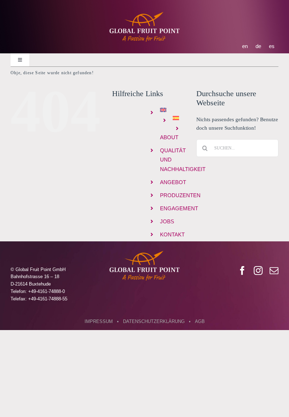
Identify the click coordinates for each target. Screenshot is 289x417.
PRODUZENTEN (180, 195)
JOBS (167, 221)
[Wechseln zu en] (173, 110)
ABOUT (169, 137)
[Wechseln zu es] (179, 118)
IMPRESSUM (99, 321)
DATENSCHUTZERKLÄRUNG (154, 321)
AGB (200, 321)
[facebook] (242, 270)
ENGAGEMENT (179, 208)
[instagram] (258, 270)
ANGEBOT (173, 182)
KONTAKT (172, 234)
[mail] (274, 270)
